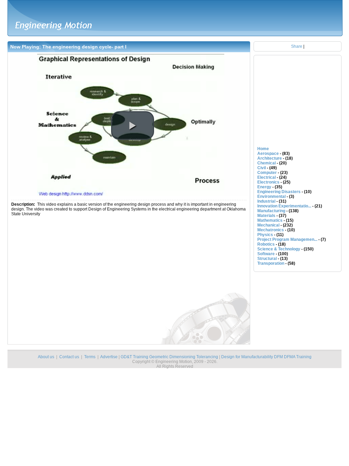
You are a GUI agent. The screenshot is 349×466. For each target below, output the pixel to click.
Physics (265, 234)
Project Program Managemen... (287, 239)
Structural (267, 258)
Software (266, 253)
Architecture (269, 158)
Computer (267, 172)
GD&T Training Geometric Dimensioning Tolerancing (169, 356)
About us (46, 356)
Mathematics (270, 220)
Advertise (109, 356)
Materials (266, 215)
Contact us (69, 356)
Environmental (271, 196)
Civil (261, 167)
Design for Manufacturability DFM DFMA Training (266, 356)
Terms (89, 356)
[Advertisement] (97, 282)
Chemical (266, 163)
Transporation (270, 263)
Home (263, 148)
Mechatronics (270, 230)
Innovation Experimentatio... (284, 206)
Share (296, 46)
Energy (264, 187)
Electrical (266, 177)
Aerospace (268, 153)
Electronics (268, 182)
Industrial (266, 201)
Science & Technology (278, 249)
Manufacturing (271, 210)
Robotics (266, 244)
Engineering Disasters (279, 191)
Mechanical (268, 225)
